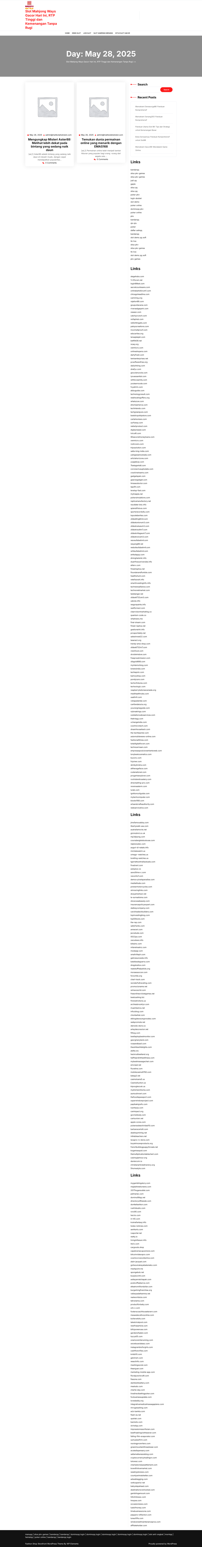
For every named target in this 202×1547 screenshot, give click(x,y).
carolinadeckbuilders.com (142, 911)
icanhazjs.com (137, 1108)
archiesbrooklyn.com (140, 1004)
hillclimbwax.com (138, 1497)
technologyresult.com (140, 394)
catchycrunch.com (139, 316)
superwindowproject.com (142, 1100)
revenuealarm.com (139, 786)
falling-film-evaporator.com (143, 1436)
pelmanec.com (137, 1194)
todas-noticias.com (139, 1226)
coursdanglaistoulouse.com (143, 840)
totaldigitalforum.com (140, 743)
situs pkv (134, 244)
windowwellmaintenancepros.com (146, 1522)
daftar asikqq (136, 230)
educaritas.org (137, 333)
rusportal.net (136, 1233)
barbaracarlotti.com (139, 1129)
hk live (133, 241)
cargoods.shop (137, 1247)
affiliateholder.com (139, 1525)
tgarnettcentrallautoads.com (143, 862)
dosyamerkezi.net (138, 894)
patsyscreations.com (140, 326)
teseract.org (136, 640)
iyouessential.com (138, 376)
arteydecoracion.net (139, 1029)
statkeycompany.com (140, 908)
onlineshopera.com (139, 351)
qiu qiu (134, 223)
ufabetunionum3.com (140, 522)
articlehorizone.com (139, 458)
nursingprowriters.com (140, 1443)
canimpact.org (137, 1111)
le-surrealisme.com (139, 897)
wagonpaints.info (138, 604)
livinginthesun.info (138, 1240)
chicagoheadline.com (140, 294)
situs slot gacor (122, 33)
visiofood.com (137, 651)
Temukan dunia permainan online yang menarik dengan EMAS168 (101, 143)
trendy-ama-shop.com (140, 644)
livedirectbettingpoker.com (142, 1393)
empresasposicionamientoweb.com (146, 750)
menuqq (28, 1534)
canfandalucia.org (138, 704)
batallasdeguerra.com (140, 961)
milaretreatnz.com (138, 947)
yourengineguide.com (140, 708)
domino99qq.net (138, 1197)
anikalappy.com (137, 554)
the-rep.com (136, 922)
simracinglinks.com (139, 890)
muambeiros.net (138, 1008)
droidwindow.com (138, 654)
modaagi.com (137, 951)
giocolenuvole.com (139, 373)
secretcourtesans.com (140, 287)
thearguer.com (137, 1368)
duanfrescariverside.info (141, 562)
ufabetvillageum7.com (140, 533)
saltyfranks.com (138, 926)
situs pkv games (138, 173)
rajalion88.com (137, 301)
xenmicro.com (137, 348)
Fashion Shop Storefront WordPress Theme (44, 1544)
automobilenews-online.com (143, 736)
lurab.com (135, 790)
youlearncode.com (139, 383)
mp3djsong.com (138, 837)
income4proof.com (139, 330)
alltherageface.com (139, 768)
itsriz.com (135, 1244)
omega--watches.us (139, 854)
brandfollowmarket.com (141, 1468)
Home (67, 33)
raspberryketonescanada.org (143, 690)
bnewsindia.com (138, 668)
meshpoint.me (137, 1269)
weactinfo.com (137, 1361)
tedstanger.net (137, 594)
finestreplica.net (138, 569)
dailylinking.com (138, 365)
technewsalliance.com (140, 587)
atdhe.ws (135, 1051)
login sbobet (136, 198)
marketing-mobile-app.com (143, 1372)
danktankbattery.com (140, 1383)
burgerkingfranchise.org (141, 1290)
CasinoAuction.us (138, 1083)
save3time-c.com (138, 872)
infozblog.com (137, 1011)
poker (133, 227)
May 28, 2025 (36, 135)
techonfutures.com (139, 683)
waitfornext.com (138, 608)
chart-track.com (138, 979)
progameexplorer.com (140, 775)
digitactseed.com (138, 430)
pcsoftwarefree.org (139, 362)
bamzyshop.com (138, 676)
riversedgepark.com (139, 308)
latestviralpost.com (139, 1322)
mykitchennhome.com (140, 1090)
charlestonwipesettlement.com (144, 1465)
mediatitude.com (138, 883)
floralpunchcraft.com (140, 1375)
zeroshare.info (137, 940)
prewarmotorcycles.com (141, 886)
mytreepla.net (137, 494)
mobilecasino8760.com (141, 1072)
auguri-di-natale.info (140, 847)
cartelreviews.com (139, 419)
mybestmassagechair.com (142, 1061)
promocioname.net (139, 986)
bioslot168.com (137, 800)
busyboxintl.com (138, 1276)
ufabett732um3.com (139, 597)
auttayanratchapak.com (141, 1279)
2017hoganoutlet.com (140, 1190)
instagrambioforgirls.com (142, 1347)
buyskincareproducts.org (142, 1143)
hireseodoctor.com (139, 483)
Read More (48, 107)
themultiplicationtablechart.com (144, 1154)
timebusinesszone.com (141, 1511)
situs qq (134, 187)
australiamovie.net (139, 829)
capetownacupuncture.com (143, 1251)
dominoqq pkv (137, 209)
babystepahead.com (140, 1486)
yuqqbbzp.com (137, 462)
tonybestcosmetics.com (141, 754)
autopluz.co (136, 869)
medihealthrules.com (140, 693)
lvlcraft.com (136, 433)
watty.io (134, 1236)
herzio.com (136, 1215)
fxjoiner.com (136, 761)
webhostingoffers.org (140, 397)
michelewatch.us (138, 851)
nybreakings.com (138, 711)
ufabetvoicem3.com (139, 537)
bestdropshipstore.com (141, 415)
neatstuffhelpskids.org (140, 968)
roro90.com (136, 1211)
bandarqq (135, 170)
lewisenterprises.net (139, 358)
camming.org (136, 298)
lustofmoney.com (138, 1507)
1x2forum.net (136, 280)
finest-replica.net (138, 626)
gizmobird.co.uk (138, 833)
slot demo (135, 202)
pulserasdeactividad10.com (143, 1125)
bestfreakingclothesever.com (143, 1432)
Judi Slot (87, 33)
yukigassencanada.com (141, 455)
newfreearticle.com (139, 1326)
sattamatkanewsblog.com (142, 1454)
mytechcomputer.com (140, 797)
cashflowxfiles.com (139, 1351)
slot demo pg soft (138, 237)
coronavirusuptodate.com (142, 469)
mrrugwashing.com (139, 1408)
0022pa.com (136, 936)
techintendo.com (138, 408)
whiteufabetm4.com (139, 551)
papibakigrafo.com (139, 1104)
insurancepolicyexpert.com (142, 904)
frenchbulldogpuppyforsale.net (144, 1147)
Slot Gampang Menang (103, 33)
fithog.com (135, 1033)
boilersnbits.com (138, 1318)
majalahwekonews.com (141, 1186)
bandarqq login (64, 1537)
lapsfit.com (135, 487)
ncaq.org (135, 344)
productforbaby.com (140, 1304)
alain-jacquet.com (138, 1261)
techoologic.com (138, 686)
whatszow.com (137, 401)
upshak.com (136, 1418)
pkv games (135, 259)
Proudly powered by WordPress (163, 1544)
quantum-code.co (138, 615)
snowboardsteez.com (140, 1343)
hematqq (29, 1537)
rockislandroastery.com (141, 779)
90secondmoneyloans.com (142, 437)
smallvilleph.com (138, 954)
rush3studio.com (138, 1208)
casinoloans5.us (138, 1079)
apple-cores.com (138, 1122)
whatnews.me (137, 619)
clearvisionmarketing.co (141, 611)
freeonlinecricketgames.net (142, 993)
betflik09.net (136, 340)
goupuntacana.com (139, 305)
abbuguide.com (137, 390)
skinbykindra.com (138, 765)
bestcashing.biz (137, 997)
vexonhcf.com (137, 876)
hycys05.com (136, 1336)
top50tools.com (138, 919)
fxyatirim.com (137, 387)
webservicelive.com (139, 808)
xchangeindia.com (139, 722)
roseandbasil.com (138, 1043)
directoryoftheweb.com (141, 1201)
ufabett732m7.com (139, 647)
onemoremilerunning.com (142, 1340)
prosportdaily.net (138, 633)
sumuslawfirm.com (139, 1440)
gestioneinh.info (138, 629)
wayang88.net (137, 544)
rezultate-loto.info (138, 504)
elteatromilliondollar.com (141, 1286)
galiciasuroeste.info (139, 958)
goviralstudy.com (138, 1115)
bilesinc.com (136, 943)
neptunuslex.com (138, 844)
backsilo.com (136, 1422)
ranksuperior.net (138, 1482)
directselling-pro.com (140, 783)
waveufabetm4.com (139, 540)
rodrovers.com (137, 444)
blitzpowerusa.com (139, 1329)
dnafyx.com (136, 369)
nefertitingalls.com (139, 323)
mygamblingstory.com (140, 1183)
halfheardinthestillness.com (142, 1058)
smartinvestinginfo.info (141, 583)
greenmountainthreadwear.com (144, 1447)
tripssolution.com (138, 447)
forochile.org (136, 976)
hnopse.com (136, 1500)
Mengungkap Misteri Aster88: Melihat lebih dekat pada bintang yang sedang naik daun (49, 145)
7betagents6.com (138, 465)
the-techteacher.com (140, 733)
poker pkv (135, 194)
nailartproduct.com (139, 426)
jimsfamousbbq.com (140, 822)
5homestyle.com (138, 1168)
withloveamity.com (139, 380)
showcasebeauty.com (140, 901)
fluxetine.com (136, 1068)
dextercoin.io (136, 1161)
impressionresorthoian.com (143, 1429)
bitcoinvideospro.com (140, 1254)
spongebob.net (137, 1272)
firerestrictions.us (138, 1001)
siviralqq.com (136, 1425)
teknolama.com (137, 1301)
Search (143, 84)
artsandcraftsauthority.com (142, 804)
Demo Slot (76, 33)
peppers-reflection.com (141, 1515)
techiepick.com (137, 672)
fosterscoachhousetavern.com (144, 1311)
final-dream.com (138, 622)
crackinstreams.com (139, 472)
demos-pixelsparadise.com (143, 879)
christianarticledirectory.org (143, 1165)
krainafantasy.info (138, 1222)
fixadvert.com (137, 865)
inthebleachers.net (139, 1136)
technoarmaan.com (139, 747)
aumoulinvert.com (138, 1093)
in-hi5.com (135, 1219)
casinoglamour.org (139, 1157)
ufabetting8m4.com (139, 519)
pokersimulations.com (140, 497)
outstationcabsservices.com (143, 715)
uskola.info (135, 601)
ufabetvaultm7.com (139, 529)
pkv (132, 216)
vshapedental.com (139, 701)
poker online (136, 205)
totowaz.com (136, 1461)
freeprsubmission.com (140, 658)
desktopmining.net (139, 1133)
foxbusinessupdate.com (141, 1397)
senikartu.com (137, 1229)
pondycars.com (137, 679)
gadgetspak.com (138, 476)
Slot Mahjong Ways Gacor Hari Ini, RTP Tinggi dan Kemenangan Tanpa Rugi (41, 19)
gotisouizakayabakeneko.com (144, 1265)
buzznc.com (136, 758)
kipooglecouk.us (138, 1086)
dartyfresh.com (137, 355)
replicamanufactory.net (141, 501)
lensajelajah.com (138, 337)
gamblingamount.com (140, 1493)
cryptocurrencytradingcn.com (144, 1457)
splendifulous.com (139, 508)
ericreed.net (136, 1065)
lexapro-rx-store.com (140, 1140)
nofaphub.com (137, 319)
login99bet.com (137, 283)
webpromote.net (138, 1022)
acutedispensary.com (140, 1450)
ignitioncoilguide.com (140, 793)
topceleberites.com (139, 515)
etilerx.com (135, 565)
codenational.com (138, 772)
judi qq (134, 180)
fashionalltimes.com (139, 740)
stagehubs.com (137, 276)
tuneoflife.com (137, 1518)
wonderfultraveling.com (141, 983)
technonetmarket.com (140, 590)
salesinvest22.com (139, 636)
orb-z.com (135, 1308)
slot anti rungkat (156, 1534)
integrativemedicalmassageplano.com (147, 1404)
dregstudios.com (138, 965)
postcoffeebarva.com (140, 1283)
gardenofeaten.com (139, 1333)
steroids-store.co (138, 1026)
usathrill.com (136, 697)
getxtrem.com (137, 1358)
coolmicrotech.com (139, 726)
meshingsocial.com (139, 1365)
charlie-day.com (138, 1390)
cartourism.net (137, 1118)
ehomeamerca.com (139, 405)
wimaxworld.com (138, 990)
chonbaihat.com (138, 1015)
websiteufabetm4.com (140, 547)
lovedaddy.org (137, 1400)
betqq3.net (135, 1076)
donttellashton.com (139, 1204)
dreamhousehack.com (140, 729)
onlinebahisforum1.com (141, 291)
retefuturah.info (137, 579)
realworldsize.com (139, 1297)
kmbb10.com (136, 1354)
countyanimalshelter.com (141, 1475)
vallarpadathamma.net (140, 1293)
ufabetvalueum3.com (140, 526)
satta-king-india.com (140, 451)
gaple (133, 184)
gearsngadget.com (139, 480)
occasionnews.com (139, 1504)
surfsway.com (137, 422)
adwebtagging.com (139, 1479)
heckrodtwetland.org (140, 1054)
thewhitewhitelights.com (141, 1047)
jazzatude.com (137, 933)
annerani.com (136, 929)
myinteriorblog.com (139, 665)
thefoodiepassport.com (141, 1097)
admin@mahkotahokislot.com (58, 135)
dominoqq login (78, 1534)
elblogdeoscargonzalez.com (143, 1018)
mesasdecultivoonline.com (142, 1315)
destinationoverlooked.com (143, 1490)
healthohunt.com (138, 576)
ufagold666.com (138, 661)
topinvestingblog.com (140, 915)
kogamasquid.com (139, 1150)
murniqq (168, 1534)
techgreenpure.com (139, 412)
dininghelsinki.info (138, 558)
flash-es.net (136, 1415)
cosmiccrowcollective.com (142, 1258)
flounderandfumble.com (141, 572)
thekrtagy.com (137, 718)
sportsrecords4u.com (140, 512)
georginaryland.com (139, 1040)
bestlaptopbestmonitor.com (143, 1036)
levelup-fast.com (138, 490)
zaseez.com (136, 312)
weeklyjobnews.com (140, 1472)
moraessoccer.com (139, 972)
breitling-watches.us (139, 858)
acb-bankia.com (138, 1411)
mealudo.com (137, 1386)
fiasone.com (136, 1379)
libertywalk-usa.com (139, 826)
